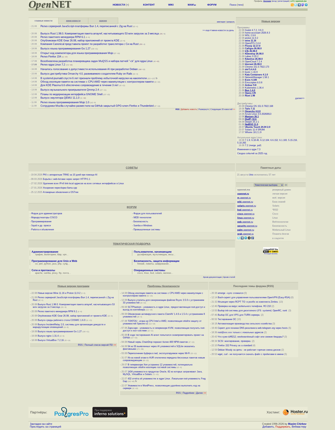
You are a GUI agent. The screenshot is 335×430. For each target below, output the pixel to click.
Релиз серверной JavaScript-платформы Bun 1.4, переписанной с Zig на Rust (86, 26)
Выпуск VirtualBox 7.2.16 (51, 340)
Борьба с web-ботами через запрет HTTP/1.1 (66, 179)
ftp (60, 273)
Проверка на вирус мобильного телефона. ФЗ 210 (244, 306)
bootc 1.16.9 (251, 72)
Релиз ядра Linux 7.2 (52, 64)
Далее (201, 393)
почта (66, 273)
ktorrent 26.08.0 (253, 64)
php (59, 263)
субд (65, 263)
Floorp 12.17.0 (252, 46)
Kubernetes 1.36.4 (254, 87)
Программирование (41, 221)
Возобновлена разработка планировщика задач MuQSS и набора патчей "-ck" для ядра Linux (96, 61)
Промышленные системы (146, 229)
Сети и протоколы (43, 270)
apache (38, 273)
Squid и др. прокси (41, 225)
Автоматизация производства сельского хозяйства (245, 323)
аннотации (221, 22)
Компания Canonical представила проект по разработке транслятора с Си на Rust (89, 44)
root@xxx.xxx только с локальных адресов (240, 332)
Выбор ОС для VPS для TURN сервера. (239, 315)
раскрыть (231, 22)
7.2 (246, 145)
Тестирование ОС (227, 319)
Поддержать (282, 426)
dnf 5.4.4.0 (250, 69)
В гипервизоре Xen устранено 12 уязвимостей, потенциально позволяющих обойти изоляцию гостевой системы (157, 366)
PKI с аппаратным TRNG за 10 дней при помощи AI (70, 174)
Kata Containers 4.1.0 (256, 74)
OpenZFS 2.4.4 (252, 43)
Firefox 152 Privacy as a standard (235, 345)
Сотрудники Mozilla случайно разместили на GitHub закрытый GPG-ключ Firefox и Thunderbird (97, 105)
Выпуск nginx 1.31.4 (48, 336)
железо (167, 273)
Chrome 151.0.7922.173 (257, 66)
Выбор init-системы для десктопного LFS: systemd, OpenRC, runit (253, 310)
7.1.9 (247, 140)
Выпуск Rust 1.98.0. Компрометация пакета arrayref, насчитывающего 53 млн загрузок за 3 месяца (99, 33)
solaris (158, 273)
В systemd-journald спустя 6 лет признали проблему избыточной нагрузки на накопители (93, 78)
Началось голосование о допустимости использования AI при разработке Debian (89, 69)
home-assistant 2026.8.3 (257, 32)
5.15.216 (292, 140)
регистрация (283, 1)
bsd (152, 273)
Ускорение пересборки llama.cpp (60, 187)
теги (240, 4)
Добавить (268, 426)
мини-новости (73, 21)
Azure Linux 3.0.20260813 (258, 114)
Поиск (233, 4)
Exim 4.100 (251, 80)
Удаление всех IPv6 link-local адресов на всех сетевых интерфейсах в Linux (83, 183)
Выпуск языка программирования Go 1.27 (65, 48)
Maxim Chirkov (297, 423)
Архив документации (212, 277)
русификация (144, 254)
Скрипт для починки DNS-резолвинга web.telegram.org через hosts (253, 328)
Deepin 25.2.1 (252, 121)
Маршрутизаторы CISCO (44, 217)
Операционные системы (149, 270)
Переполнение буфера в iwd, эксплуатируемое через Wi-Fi (159, 353)
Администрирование (45, 251)
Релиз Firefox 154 (50, 56)
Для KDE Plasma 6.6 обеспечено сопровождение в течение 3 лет (79, 85)
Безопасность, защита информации (156, 261)
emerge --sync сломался (230, 293)
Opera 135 (250, 93)
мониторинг (50, 254)
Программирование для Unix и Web (54, 261)
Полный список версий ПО (100, 345)
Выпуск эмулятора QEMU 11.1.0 (59, 97)
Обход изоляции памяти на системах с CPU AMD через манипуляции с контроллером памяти (97, 81)
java (54, 263)
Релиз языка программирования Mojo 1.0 (64, 102)
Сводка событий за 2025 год (252, 153)
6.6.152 (274, 140)
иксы (170, 254)
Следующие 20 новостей (222, 109)
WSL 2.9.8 (250, 35)
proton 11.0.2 (251, 38)
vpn (64, 254)
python (47, 263)
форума (261, 286)
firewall (140, 263)
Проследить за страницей (45, 426)
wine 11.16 (250, 40)
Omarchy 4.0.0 (252, 111)
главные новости (43, 21)
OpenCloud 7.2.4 (253, 61)
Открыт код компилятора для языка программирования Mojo (76, 53)
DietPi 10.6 (250, 119)
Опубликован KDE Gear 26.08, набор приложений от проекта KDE (80, 40)
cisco (140, 273)
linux (146, 273)
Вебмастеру (299, 426)
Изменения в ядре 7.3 (248, 149)
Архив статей (229, 277)
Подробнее (188, 393)
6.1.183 (283, 140)
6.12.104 (264, 140)
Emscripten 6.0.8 (253, 82)
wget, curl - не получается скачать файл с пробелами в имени (251, 354)
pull (259, 145)
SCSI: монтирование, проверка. (234, 341)
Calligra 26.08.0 (253, 48)
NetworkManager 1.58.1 (257, 77)
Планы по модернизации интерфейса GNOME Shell (71, 94)
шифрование (162, 263)
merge (253, 145)
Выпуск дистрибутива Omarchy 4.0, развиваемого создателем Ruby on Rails (86, 73)
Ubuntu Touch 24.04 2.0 (257, 127)
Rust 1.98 (250, 95)
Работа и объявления (42, 229)
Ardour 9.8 (250, 85)
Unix (251, 174)
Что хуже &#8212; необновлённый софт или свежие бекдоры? (251, 336)
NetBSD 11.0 (251, 124)
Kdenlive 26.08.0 (254, 59)
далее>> (299, 98)
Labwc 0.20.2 (251, 56)
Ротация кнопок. (271, 254)
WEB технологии (142, 217)
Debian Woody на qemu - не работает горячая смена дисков (249, 349)
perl (41, 263)
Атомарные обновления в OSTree (60, 192)
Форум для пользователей (147, 213)
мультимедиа (160, 254)
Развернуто (204, 109)
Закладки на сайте (41, 423)
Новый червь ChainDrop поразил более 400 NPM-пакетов (158, 342)
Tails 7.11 (250, 108)
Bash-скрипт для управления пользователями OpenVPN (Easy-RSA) (254, 297)
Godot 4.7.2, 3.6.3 (254, 30)
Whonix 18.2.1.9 (253, 132)
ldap (59, 254)
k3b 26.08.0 (251, 51)
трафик (39, 254)
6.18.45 (255, 140)
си (36, 263)
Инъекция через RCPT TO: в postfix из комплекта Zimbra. (248, 301)
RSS (80, 345)
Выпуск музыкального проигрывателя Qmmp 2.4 (70, 89)
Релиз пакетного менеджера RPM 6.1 (62, 37)
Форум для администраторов (46, 213)
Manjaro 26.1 (252, 116)
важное (103, 21)
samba (47, 273)
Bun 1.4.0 (250, 90)
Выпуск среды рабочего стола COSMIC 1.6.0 (62, 320)
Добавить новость (189, 109)
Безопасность (140, 221)
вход (274, 1)
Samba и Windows (142, 225)
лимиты (150, 263)
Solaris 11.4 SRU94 (255, 129)
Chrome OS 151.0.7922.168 (259, 106)
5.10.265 (241, 142)
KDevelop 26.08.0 (254, 53)
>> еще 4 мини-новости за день (218, 30)
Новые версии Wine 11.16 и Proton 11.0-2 (59, 293)
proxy (54, 273)
